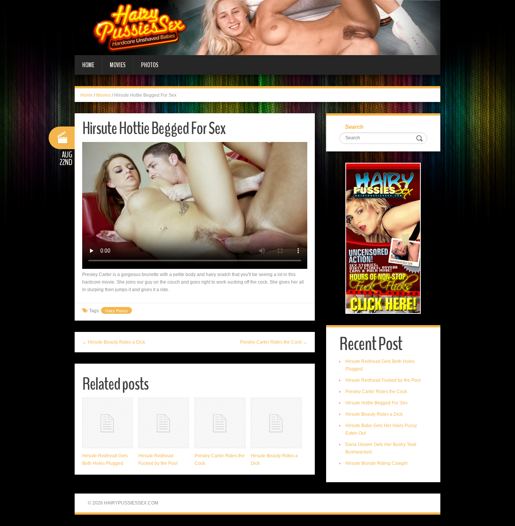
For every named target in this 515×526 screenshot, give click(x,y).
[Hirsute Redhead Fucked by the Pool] (163, 423)
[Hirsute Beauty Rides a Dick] (276, 423)
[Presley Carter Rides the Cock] (220, 423)
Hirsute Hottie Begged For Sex (376, 403)
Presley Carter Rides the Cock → (273, 342)
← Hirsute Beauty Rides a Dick (113, 342)
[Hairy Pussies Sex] (257, 27)
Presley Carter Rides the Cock (376, 391)
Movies (118, 64)
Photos (149, 64)
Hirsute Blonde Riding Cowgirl (376, 463)
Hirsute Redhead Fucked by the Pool (383, 380)
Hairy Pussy (116, 311)
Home (88, 64)
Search (354, 126)
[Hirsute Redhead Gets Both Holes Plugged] (107, 423)
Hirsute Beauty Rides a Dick (374, 414)
